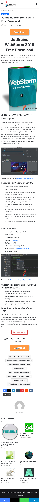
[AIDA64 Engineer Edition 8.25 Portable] (29, 427)
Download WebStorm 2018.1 (20, 365)
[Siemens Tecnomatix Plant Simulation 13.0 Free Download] (10, 432)
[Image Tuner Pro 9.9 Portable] (10, 472)
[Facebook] (5, 390)
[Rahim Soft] (10, 4)
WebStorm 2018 (20, 368)
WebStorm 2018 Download (19, 372)
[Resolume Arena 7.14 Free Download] (29, 472)
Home (4, 10)
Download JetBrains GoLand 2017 (20, 280)
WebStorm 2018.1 (19, 380)
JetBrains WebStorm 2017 (24, 178)
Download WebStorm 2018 (19, 357)
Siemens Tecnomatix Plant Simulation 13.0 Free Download (9, 444)
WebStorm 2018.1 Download (20, 384)
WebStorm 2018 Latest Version (20, 376)
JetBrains (15, 240)
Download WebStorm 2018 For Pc (20, 361)
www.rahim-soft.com (22, 248)
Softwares (10, 10)
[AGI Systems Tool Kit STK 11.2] (29, 455)
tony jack (6, 25)
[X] (9, 390)
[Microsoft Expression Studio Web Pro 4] (10, 455)
